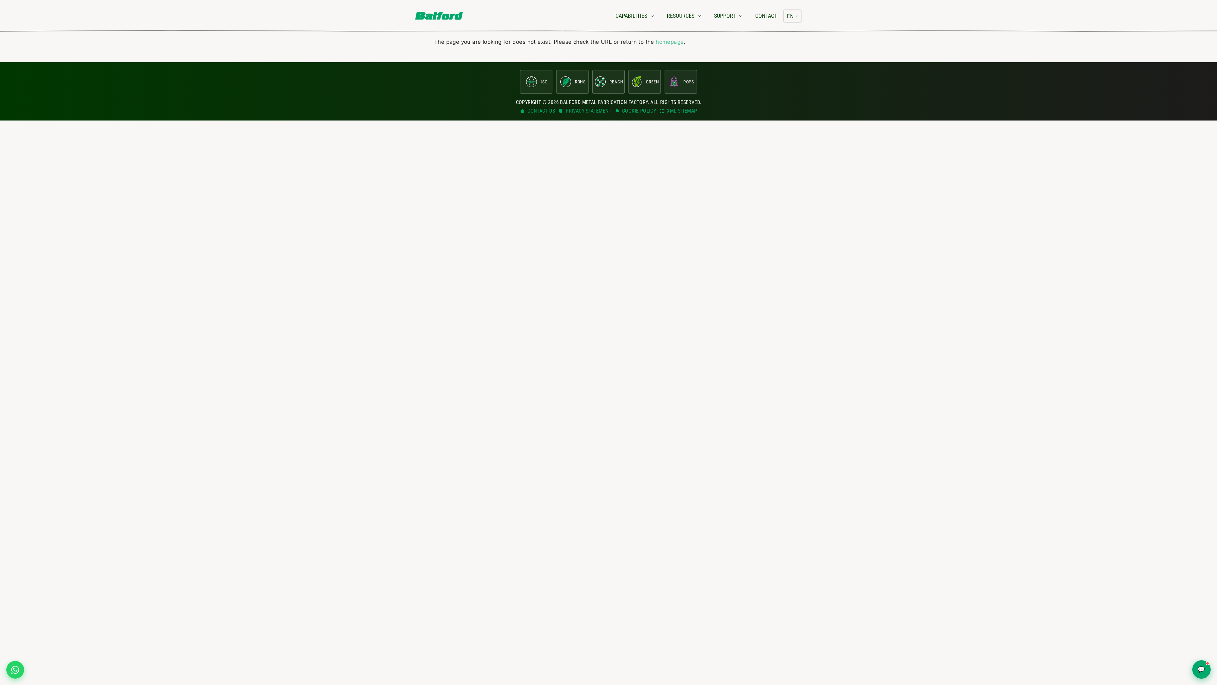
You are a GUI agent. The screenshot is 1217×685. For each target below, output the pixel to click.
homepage (670, 42)
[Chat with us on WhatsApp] (15, 670)
